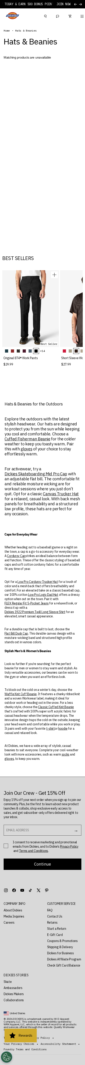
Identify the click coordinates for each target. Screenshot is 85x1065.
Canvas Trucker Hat (61, 493)
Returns (52, 922)
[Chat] (58, 16)
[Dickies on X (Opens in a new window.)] (38, 890)
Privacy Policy (69, 846)
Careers (9, 922)
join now (63, 4)
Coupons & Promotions (62, 941)
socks (66, 754)
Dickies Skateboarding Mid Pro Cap (36, 473)
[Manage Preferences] (6, 1057)
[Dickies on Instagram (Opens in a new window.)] (6, 890)
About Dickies (13, 910)
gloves (26, 449)
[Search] (45, 16)
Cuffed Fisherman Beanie (27, 439)
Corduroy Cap (16, 556)
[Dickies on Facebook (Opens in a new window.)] (14, 890)
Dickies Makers (14, 994)
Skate (8, 982)
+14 (42, 351)
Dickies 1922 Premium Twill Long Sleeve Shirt (35, 612)
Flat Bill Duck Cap (16, 633)
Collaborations (14, 1000)
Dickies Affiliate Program (64, 959)
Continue (42, 864)
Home (7, 30)
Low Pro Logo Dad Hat (43, 595)
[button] (21, 904)
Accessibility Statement (58, 1044)
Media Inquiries (14, 916)
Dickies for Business (60, 953)
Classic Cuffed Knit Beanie (56, 707)
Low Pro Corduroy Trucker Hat (37, 582)
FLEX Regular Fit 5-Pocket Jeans (27, 603)
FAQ (50, 910)
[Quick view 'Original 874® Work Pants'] (54, 274)
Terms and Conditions (33, 851)
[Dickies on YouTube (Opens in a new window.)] (22, 890)
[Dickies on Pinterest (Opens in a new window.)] (46, 890)
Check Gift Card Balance (63, 965)
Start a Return (56, 929)
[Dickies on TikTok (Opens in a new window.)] (30, 890)
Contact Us (54, 916)
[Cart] (70, 16)
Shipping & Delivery (60, 947)
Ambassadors (13, 988)
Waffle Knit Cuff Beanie (21, 694)
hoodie (62, 728)
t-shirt (50, 728)
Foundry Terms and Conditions (25, 1049)
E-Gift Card (55, 935)
